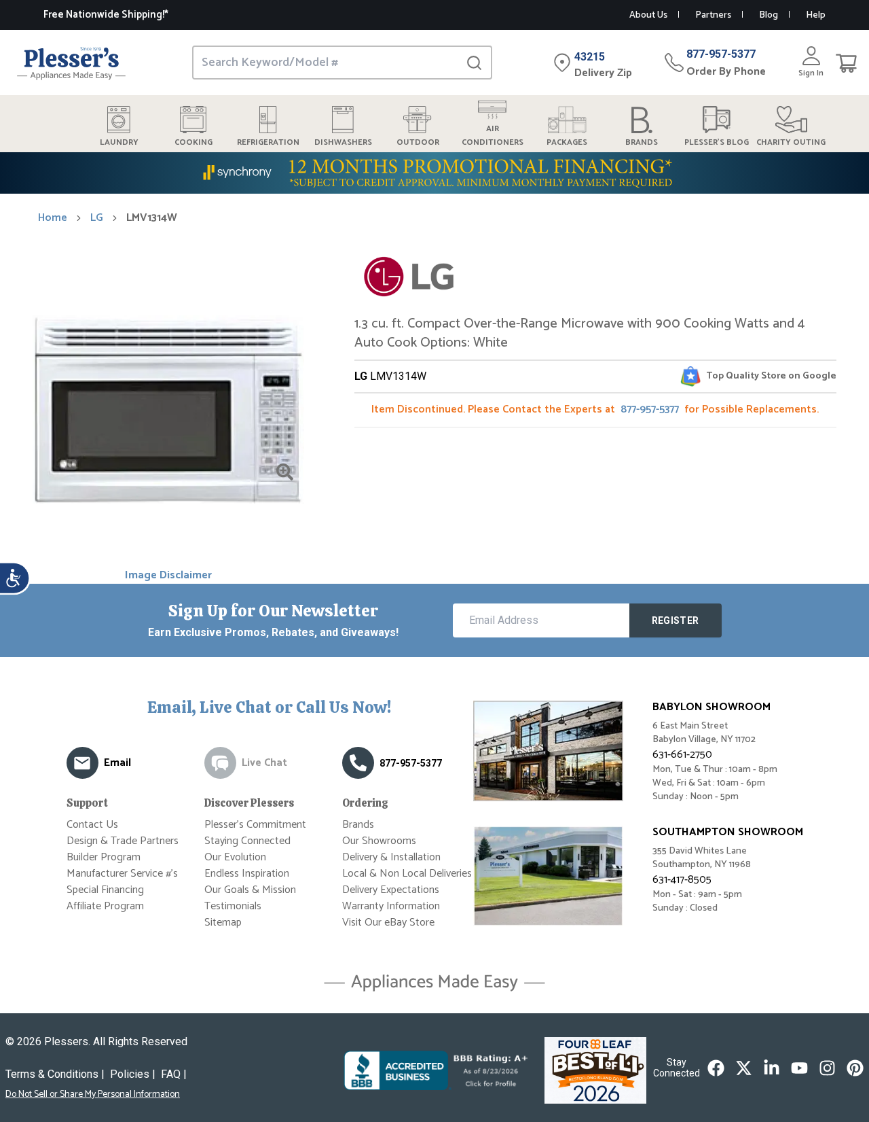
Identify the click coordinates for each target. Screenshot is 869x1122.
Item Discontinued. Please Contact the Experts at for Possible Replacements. (595, 409)
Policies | (132, 1074)
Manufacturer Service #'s (122, 873)
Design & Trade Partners (123, 841)
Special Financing (105, 890)
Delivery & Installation (391, 857)
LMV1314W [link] (151, 218)
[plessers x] (743, 1067)
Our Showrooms (379, 841)
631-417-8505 (681, 880)
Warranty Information (391, 906)
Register (675, 620)
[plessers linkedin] (771, 1067)
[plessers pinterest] (855, 1067)
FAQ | (174, 1074)
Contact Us (92, 825)
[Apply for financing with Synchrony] (434, 173)
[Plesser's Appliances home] (71, 63)
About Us (648, 15)
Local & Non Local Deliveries (407, 873)
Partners (713, 15)
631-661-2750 (682, 755)
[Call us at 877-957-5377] (358, 763)
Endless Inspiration (246, 873)
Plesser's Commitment (255, 825)
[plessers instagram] (827, 1067)
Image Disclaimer (168, 575)
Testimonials (232, 906)
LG (96, 218)
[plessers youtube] (799, 1067)
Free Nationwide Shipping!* (105, 14)
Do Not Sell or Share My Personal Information (92, 1095)
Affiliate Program (105, 906)
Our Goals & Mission (250, 890)
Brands (358, 825)
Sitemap (223, 922)
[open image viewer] (284, 472)
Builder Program (104, 857)
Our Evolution (235, 857)
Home (52, 218)
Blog (768, 15)
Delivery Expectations (390, 890)
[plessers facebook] (715, 1067)
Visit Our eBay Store (388, 922)
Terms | (55, 1074)
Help (816, 15)
